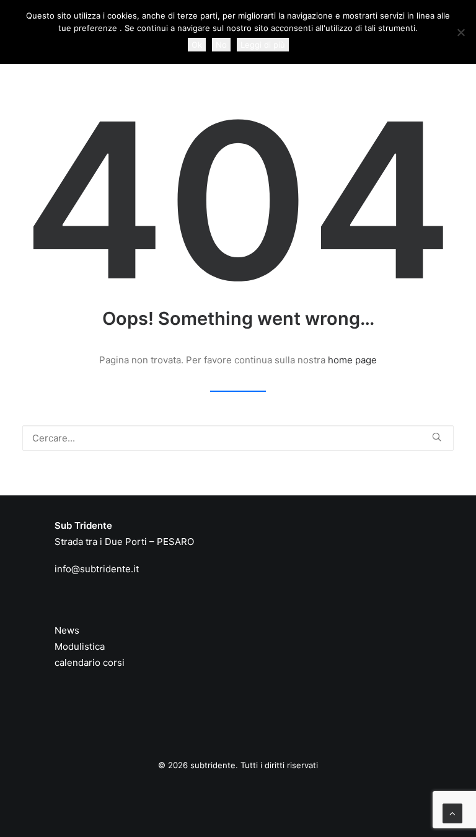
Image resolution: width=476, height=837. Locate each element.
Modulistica (80, 646)
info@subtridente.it (97, 569)
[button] (437, 437)
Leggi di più (262, 45)
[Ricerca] (238, 438)
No (221, 45)
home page (352, 360)
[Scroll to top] (452, 812)
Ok (197, 45)
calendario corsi (90, 662)
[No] (460, 32)
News (67, 630)
